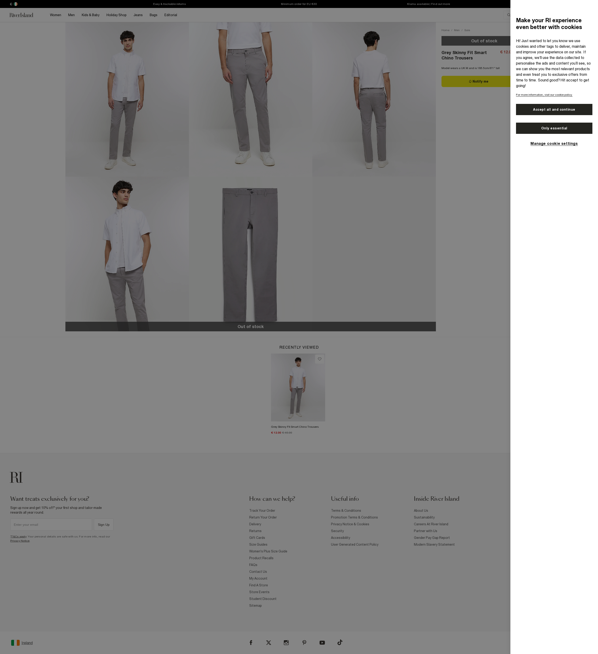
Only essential (554, 128)
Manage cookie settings (554, 143)
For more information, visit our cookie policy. (544, 94)
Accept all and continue (554, 109)
